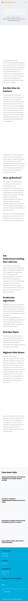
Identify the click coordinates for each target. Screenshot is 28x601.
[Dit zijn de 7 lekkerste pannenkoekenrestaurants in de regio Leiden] (14, 490)
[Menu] (25, 2)
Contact (4, 574)
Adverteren (5, 553)
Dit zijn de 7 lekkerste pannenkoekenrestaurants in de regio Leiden (13, 500)
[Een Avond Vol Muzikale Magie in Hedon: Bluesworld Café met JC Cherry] (14, 512)
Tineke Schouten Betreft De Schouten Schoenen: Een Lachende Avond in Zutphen (13, 478)
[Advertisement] (14, 44)
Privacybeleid (5, 571)
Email (3, 584)
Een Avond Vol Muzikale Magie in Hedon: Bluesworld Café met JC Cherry (13, 521)
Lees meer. (5, 563)
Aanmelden (7, 591)
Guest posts (5, 556)
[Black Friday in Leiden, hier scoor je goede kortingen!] (14, 532)
